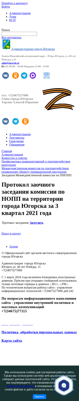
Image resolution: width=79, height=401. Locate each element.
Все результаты (11, 37)
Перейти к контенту (15, 3)
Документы (16, 137)
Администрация (19, 13)
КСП (12, 20)
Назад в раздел (11, 233)
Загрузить (36, 222)
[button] (63, 385)
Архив (13, 246)
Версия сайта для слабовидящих (23, 26)
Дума (12, 16)
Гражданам (16, 141)
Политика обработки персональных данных (39, 332)
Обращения (16, 144)
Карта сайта (12, 341)
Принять (39, 396)
